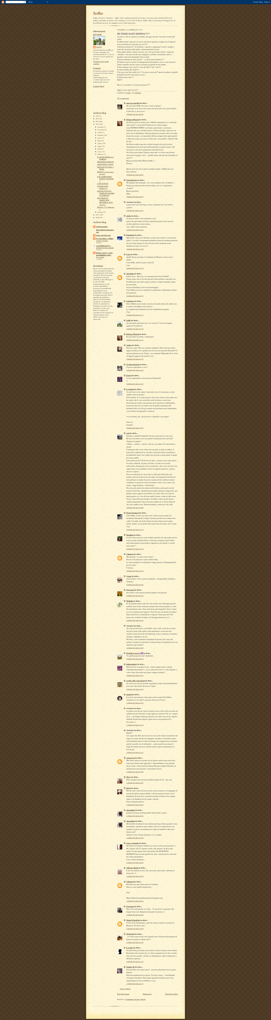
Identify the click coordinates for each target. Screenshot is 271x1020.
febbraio (100, 154)
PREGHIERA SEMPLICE (105, 162)
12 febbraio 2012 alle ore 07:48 (134, 915)
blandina (130, 535)
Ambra (129, 345)
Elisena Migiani (132, 119)
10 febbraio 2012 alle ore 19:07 (134, 620)
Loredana (130, 389)
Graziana (130, 906)
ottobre (99, 132)
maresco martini (133, 103)
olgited (129, 694)
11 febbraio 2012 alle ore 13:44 (134, 703)
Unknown (130, 554)
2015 (97, 116)
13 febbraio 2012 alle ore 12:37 (134, 984)
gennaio (100, 212)
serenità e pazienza (102, 241)
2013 (97, 121)
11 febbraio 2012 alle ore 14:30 (134, 725)
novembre (100, 130)
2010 (97, 217)
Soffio (98, 13)
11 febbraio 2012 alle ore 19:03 (134, 816)
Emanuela (130, 235)
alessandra (130, 810)
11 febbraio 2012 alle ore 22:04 (134, 876)
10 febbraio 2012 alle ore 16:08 (134, 508)
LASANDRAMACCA (103, 246)
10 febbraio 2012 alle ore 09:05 (134, 114)
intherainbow (131, 664)
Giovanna (130, 589)
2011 (97, 215)
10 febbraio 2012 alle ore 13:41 (134, 340)
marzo (99, 152)
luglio (99, 141)
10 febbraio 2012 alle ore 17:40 (134, 571)
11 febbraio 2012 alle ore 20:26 (134, 863)
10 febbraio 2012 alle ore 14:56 (134, 370)
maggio (100, 146)
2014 (97, 119)
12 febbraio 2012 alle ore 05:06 (134, 901)
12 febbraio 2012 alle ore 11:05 (134, 942)
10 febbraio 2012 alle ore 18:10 (134, 596)
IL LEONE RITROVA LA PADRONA (105, 158)
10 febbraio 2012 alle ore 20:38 (134, 659)
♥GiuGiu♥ (130, 934)
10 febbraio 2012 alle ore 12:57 (134, 315)
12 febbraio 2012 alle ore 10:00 (134, 929)
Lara (128, 254)
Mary (128, 777)
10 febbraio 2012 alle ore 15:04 (134, 384)
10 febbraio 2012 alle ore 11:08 (134, 249)
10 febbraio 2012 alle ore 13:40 (134, 329)
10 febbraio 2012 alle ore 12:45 (134, 296)
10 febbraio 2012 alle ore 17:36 (134, 549)
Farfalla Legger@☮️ (134, 653)
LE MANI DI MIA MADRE (105, 248)
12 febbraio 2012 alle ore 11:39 (134, 962)
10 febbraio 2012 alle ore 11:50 (134, 268)
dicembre (100, 127)
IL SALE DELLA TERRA (104, 239)
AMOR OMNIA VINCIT (105, 164)
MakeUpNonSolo (133, 920)
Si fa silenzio (100, 257)
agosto (99, 138)
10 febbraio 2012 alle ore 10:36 (134, 230)
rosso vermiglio (132, 843)
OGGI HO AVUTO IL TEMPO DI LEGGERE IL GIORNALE (105, 193)
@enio (128, 576)
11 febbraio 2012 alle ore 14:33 (134, 752)
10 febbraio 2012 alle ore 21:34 (134, 675)
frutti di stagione (102, 227)
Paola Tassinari (132, 512)
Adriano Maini (132, 867)
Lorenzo (129, 947)
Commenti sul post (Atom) (135, 999)
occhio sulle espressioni (135, 680)
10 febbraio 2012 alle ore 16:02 (134, 428)
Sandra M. (130, 967)
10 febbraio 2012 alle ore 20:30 (134, 648)
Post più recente (123, 994)
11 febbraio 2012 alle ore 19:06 (134, 838)
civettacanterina (132, 364)
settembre (100, 135)
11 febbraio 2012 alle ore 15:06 (134, 772)
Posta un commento (125, 989)
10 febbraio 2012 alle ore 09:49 (134, 197)
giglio (128, 215)
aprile (99, 149)
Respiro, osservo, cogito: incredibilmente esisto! (104, 254)
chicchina (130, 273)
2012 (97, 124)
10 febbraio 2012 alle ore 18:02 (134, 585)
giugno (99, 143)
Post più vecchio (171, 994)
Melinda (129, 601)
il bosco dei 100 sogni (103, 235)
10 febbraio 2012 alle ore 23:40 (134, 689)
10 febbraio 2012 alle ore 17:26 (134, 530)
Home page (147, 994)
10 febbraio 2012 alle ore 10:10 (134, 210)
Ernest (129, 375)
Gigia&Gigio (131, 180)
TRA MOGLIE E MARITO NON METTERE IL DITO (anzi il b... (105, 201)
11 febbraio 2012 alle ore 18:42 (134, 805)
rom (128, 433)
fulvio (128, 788)
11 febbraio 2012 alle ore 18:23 (134, 783)
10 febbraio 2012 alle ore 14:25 (134, 359)
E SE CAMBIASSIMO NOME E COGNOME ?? (105, 179)
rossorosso (130, 757)
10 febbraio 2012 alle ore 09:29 (134, 175)
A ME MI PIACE (102, 183)
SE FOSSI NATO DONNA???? (102, 187)
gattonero (130, 301)
